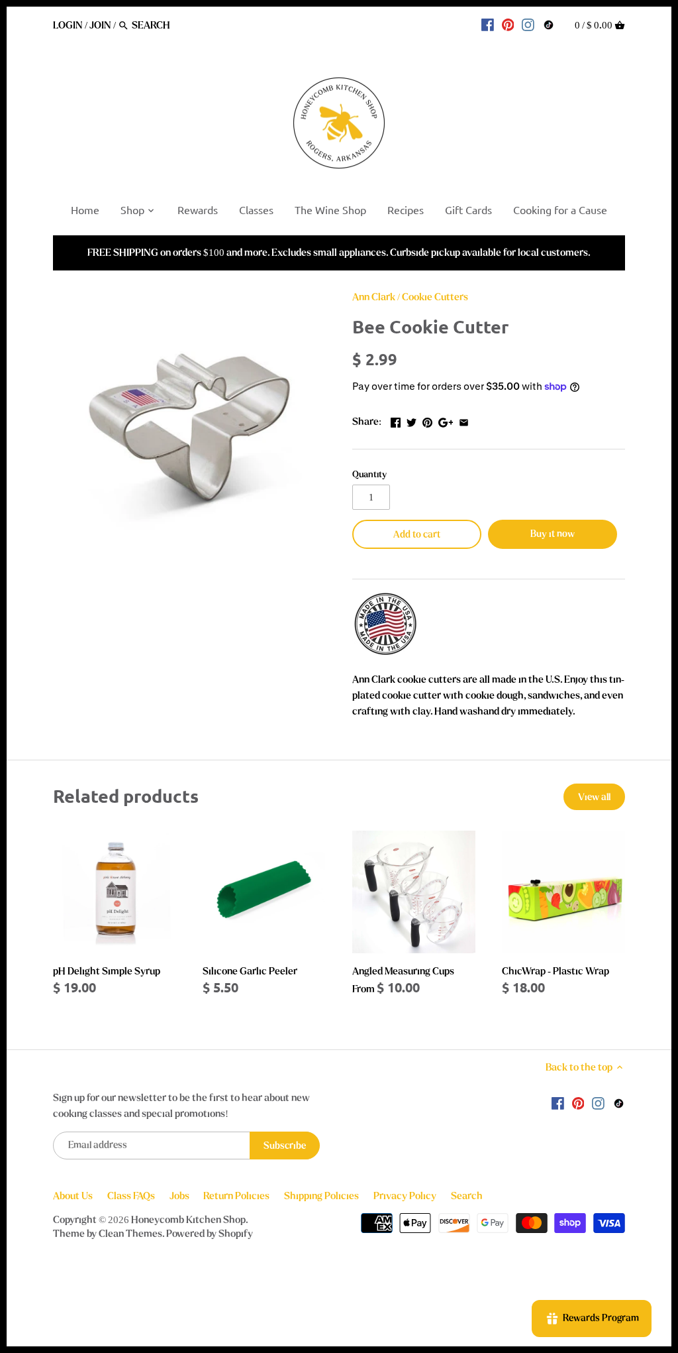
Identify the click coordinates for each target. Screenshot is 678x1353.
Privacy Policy (404, 1196)
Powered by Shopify (209, 1233)
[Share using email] (464, 420)
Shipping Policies (321, 1196)
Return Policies (236, 1196)
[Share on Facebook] (396, 420)
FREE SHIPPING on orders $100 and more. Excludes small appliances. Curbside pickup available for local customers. (339, 252)
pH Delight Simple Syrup (106, 971)
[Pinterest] (508, 24)
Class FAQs (131, 1196)
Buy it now (552, 534)
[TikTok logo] (548, 24)
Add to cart (416, 535)
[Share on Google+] (446, 420)
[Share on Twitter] (411, 420)
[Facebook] (487, 24)
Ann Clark (373, 297)
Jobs (179, 1196)
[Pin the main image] (427, 420)
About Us (73, 1196)
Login (68, 25)
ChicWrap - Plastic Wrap (555, 971)
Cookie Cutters (435, 297)
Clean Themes (130, 1233)
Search (467, 1196)
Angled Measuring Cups (403, 971)
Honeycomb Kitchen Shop (188, 1219)
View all (594, 797)
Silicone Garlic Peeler (250, 971)
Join (100, 25)
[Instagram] (528, 24)
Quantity (369, 474)
